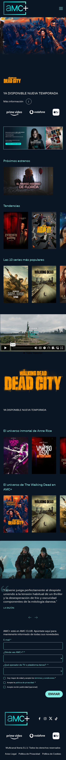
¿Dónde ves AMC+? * (14, 652)
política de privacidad (25, 682)
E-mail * (7, 639)
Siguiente (36, 617)
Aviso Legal (10, 753)
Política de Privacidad (29, 753)
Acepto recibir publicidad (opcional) (22, 687)
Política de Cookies (51, 753)
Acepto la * (21, 682)
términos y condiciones (44, 678)
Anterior (29, 617)
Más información (13, 101)
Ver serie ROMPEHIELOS (33, 560)
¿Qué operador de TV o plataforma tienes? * (25, 664)
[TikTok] (56, 719)
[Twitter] (50, 719)
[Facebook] (39, 719)
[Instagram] (45, 719)
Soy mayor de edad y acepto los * (31, 678)
